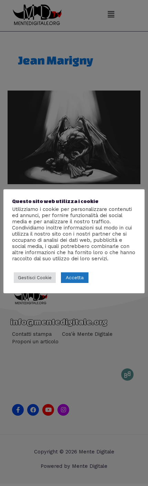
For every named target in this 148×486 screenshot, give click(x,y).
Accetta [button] (75, 277)
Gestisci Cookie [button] (35, 277)
